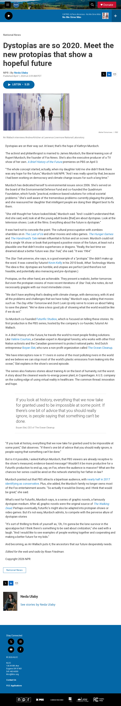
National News (12, 34)
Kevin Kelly (55, 262)
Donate (108, 4)
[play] (8, 16)
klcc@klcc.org (12, 674)
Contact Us (11, 680)
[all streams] (116, 15)
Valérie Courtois (21, 339)
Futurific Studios (46, 319)
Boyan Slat (28, 347)
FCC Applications (14, 686)
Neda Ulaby (21, 72)
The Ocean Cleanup (100, 347)
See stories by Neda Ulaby (37, 604)
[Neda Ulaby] (10, 601)
